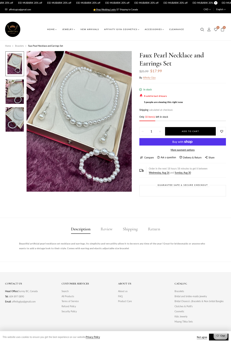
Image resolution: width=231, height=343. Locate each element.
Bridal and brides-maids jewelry (191, 296)
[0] (215, 30)
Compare (149, 157)
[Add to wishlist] (221, 131)
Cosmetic (179, 311)
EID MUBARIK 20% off (30, 2)
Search (65, 291)
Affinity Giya (149, 77)
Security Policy (69, 311)
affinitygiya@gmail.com (20, 9)
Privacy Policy (93, 337)
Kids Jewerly (181, 316)
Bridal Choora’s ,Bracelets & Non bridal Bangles (199, 301)
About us (123, 291)
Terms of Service (70, 301)
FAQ (120, 296)
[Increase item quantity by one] (160, 131)
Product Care (125, 301)
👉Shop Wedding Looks (104, 9)
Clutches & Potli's (184, 306)
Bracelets (179, 291)
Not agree (202, 337)
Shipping (143, 109)
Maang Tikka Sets (184, 321)
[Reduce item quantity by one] (143, 131)
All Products (68, 296)
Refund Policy (69, 306)
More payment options (183, 149)
